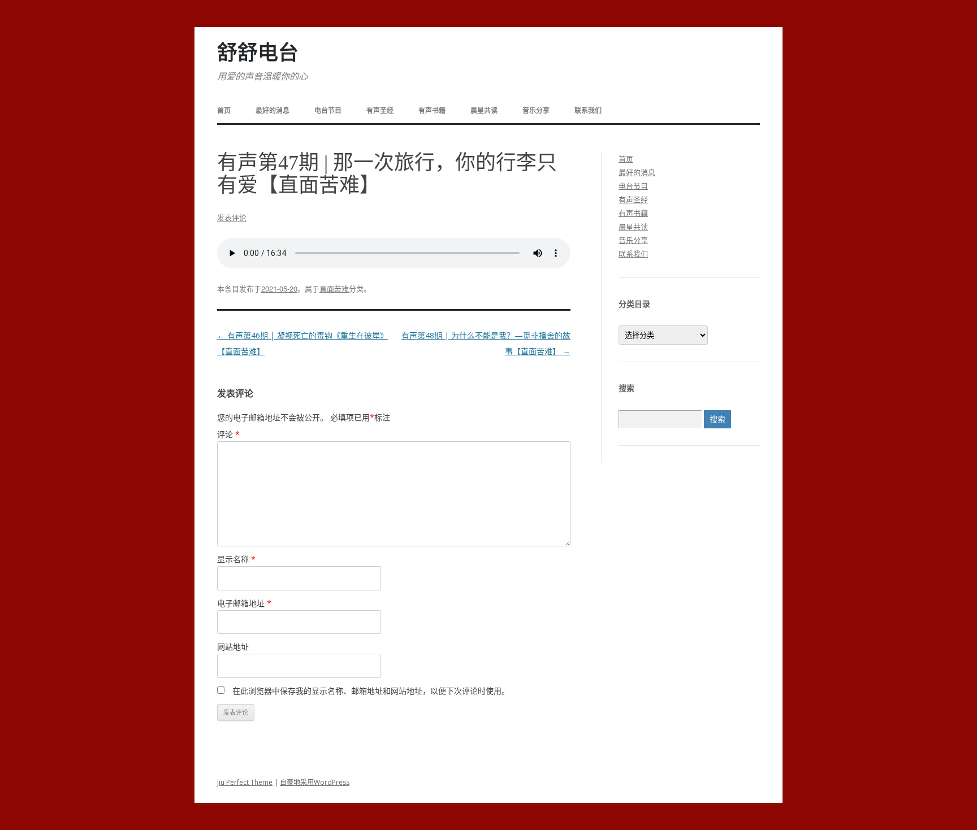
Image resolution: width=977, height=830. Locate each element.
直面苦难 (334, 288)
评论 (228, 434)
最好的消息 (272, 110)
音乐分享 (536, 110)
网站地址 (233, 646)
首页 (224, 110)
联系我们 (588, 110)
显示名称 (236, 559)
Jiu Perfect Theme (245, 782)
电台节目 (327, 110)
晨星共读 (484, 110)
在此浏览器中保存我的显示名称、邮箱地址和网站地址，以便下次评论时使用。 (370, 690)
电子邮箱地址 (244, 603)
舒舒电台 (258, 53)
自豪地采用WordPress (314, 782)
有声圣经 (380, 110)
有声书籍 (432, 110)
